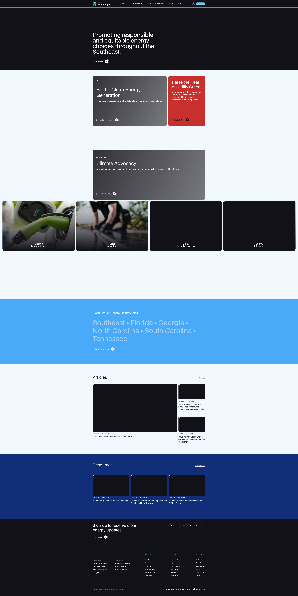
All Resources (200, 465)
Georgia (171, 322)
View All (202, 378)
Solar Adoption (112, 245)
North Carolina (116, 330)
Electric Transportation (38, 245)
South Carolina (168, 330)
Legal (189, 589)
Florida (141, 322)
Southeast (109, 322)
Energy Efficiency (259, 245)
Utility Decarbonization (186, 245)
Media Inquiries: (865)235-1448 (175, 589)
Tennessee (110, 338)
